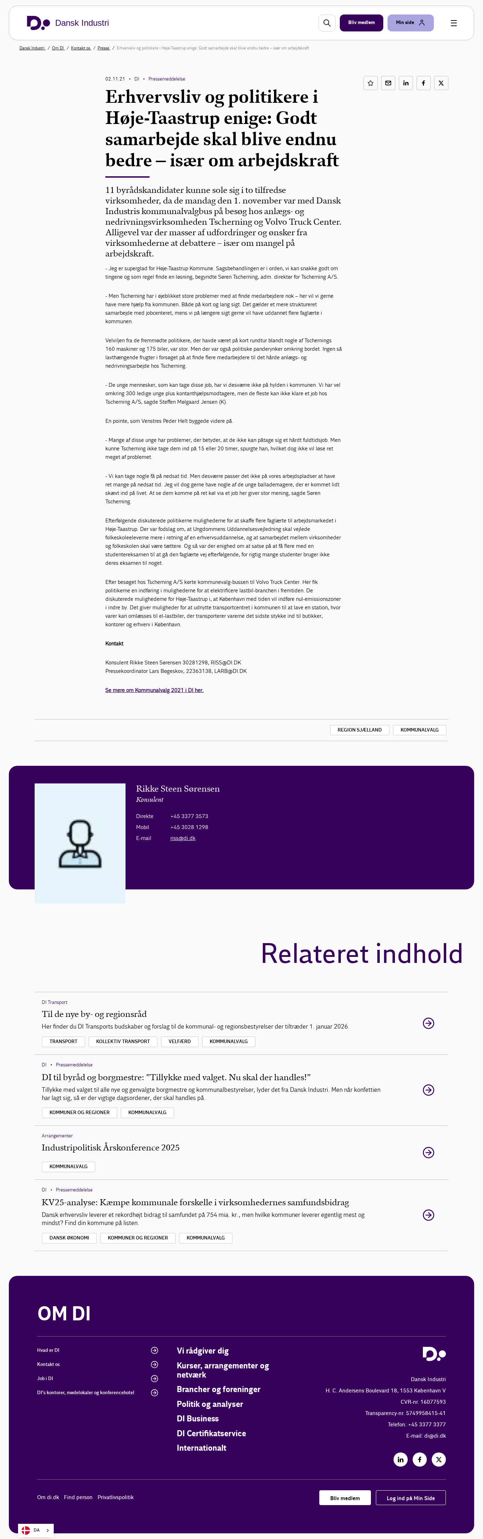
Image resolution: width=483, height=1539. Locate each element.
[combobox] (36, 1530)
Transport (63, 1041)
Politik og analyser (210, 1404)
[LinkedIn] (401, 1459)
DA (37, 1530)
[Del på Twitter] (441, 83)
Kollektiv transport (123, 1041)
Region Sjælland (360, 730)
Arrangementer (57, 1136)
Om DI (58, 48)
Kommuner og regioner (80, 1112)
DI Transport (54, 1002)
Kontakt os (81, 48)
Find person (78, 1497)
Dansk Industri (32, 48)
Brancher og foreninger (219, 1390)
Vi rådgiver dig (203, 1351)
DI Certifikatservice (211, 1434)
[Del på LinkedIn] (406, 83)
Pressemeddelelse (167, 79)
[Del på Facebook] (424, 83)
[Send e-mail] (388, 83)
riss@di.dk (183, 838)
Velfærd (180, 1041)
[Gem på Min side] (370, 83)
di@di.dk (435, 1436)
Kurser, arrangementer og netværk (223, 1370)
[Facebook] (420, 1459)
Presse (104, 48)
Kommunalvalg (420, 730)
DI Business (198, 1419)
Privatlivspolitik (116, 1497)
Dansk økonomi (69, 1238)
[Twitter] (439, 1459)
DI (136, 79)
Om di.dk (48, 1497)
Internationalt (201, 1448)
